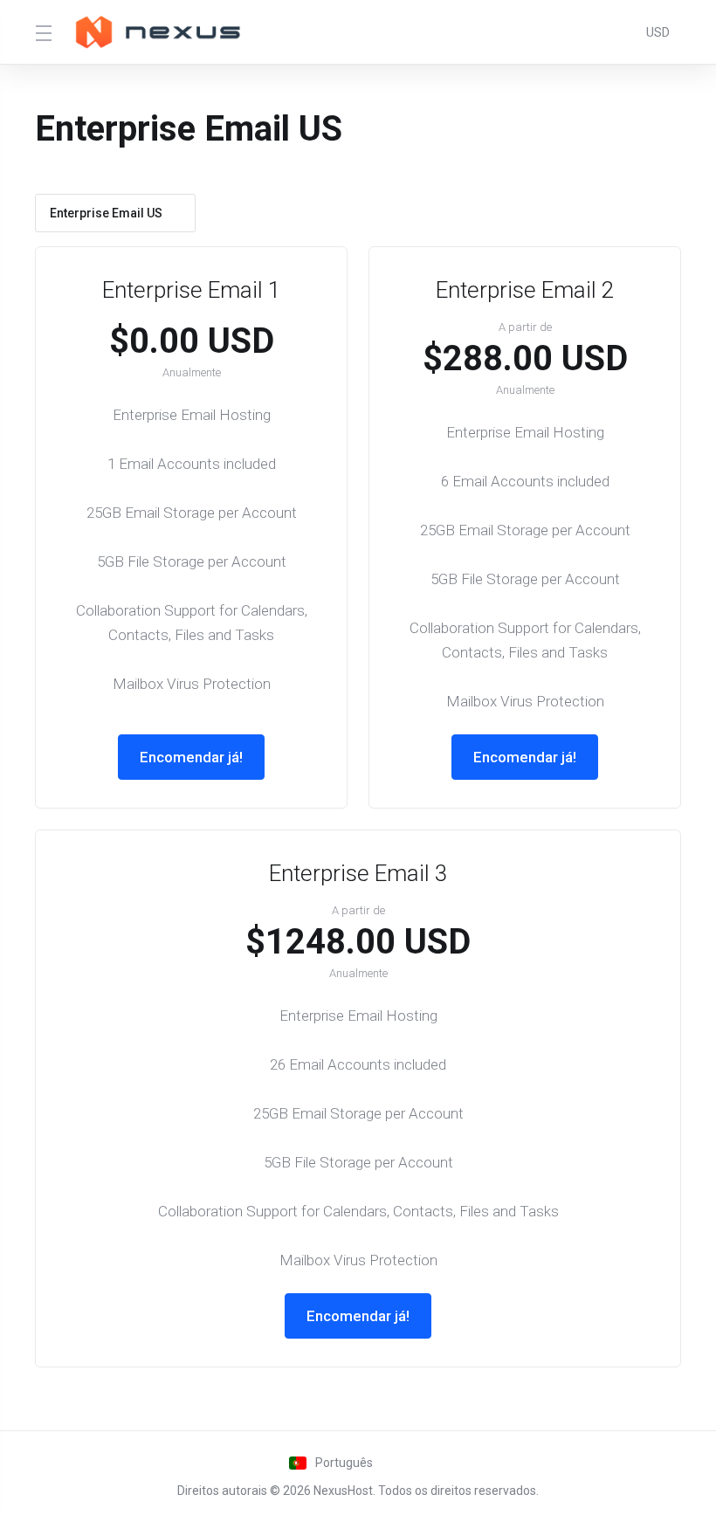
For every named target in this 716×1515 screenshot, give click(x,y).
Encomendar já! (191, 757)
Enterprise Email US (106, 213)
